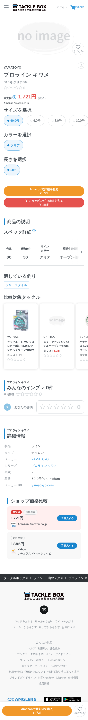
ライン (38, 578)
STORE (80, 7)
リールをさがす (44, 621)
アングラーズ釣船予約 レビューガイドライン (44, 654)
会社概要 (73, 677)
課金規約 (55, 648)
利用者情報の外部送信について (27, 671)
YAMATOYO (40, 459)
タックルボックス (16, 578)
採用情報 (44, 683)
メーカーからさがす (25, 627)
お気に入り (68, 627)
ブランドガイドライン (22, 677)
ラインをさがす (64, 621)
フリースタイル (16, 285)
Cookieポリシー (58, 660)
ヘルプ (32, 648)
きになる (78, 51)
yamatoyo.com (43, 485)
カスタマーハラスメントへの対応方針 (44, 666)
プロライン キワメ (44, 466)
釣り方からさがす (49, 627)
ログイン (62, 7)
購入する (68, 518)
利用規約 (42, 648)
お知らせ (60, 677)
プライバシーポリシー (33, 660)
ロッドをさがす (23, 621)
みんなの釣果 (44, 642)
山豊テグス (55, 578)
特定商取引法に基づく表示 (63, 671)
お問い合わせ (46, 677)
